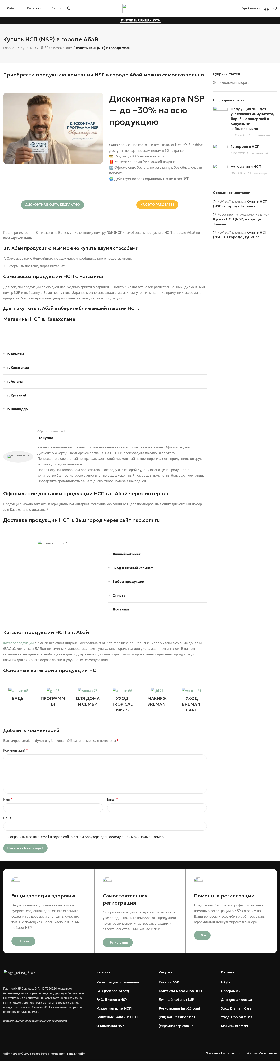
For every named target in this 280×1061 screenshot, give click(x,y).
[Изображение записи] (220, 122)
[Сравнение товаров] (266, 8)
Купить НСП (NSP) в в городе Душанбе (240, 235)
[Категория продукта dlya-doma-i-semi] (87, 698)
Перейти (25, 941)
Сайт (7, 818)
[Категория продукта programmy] (53, 698)
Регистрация (119, 942)
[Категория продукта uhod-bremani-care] (191, 701)
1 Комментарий (259, 135)
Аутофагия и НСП (246, 166)
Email (112, 799)
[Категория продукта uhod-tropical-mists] (122, 701)
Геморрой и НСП (245, 146)
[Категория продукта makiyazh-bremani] (157, 698)
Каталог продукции (18, 643)
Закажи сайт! (76, 1053)
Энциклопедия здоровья (232, 82)
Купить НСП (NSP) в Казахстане (46, 48)
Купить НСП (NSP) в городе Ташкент (240, 204)
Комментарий (15, 750)
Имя (7, 799)
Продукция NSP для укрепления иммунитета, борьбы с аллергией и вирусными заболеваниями (252, 119)
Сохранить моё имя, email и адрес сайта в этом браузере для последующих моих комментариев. (86, 837)
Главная (9, 48)
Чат (203, 935)
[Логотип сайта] (140, 8)
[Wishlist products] (275, 8)
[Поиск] (69, 8)
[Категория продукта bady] (18, 695)
